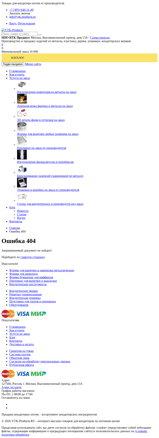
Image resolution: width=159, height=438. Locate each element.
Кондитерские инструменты (28, 284)
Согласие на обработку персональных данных (39, 361)
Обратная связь (19, 358)
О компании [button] (17, 71)
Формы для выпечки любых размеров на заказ (47, 134)
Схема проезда (100, 37)
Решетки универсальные (25, 294)
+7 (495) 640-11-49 (21, 9)
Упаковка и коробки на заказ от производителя (48, 190)
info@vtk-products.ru (22, 16)
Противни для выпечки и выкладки (33, 280)
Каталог (17, 57)
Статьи (21, 214)
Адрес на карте (12, 387)
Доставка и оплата (21, 344)
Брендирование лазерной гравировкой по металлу (50, 176)
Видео (21, 217)
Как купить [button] (16, 74)
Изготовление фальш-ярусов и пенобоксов (45, 162)
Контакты (15, 340)
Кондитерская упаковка (25, 298)
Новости (23, 210)
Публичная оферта (21, 365)
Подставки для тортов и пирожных (32, 301)
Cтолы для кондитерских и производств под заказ (50, 204)
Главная (14, 228)
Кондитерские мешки (23, 291)
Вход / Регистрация (22, 23)
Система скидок (20, 354)
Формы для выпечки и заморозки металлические (41, 270)
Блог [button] (12, 207)
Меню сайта (33, 64)
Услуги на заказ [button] (19, 78)
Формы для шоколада (23, 273)
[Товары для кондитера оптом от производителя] (12, 30)
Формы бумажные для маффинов (31, 277)
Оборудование (19, 305)
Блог (12, 337)
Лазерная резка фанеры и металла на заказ (45, 106)
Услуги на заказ (19, 333)
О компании (17, 326)
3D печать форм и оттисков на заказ (41, 120)
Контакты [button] (15, 221)
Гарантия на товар (21, 351)
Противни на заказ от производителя (41, 148)
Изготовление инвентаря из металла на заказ (46, 92)
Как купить (16, 330)
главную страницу (33, 257)
